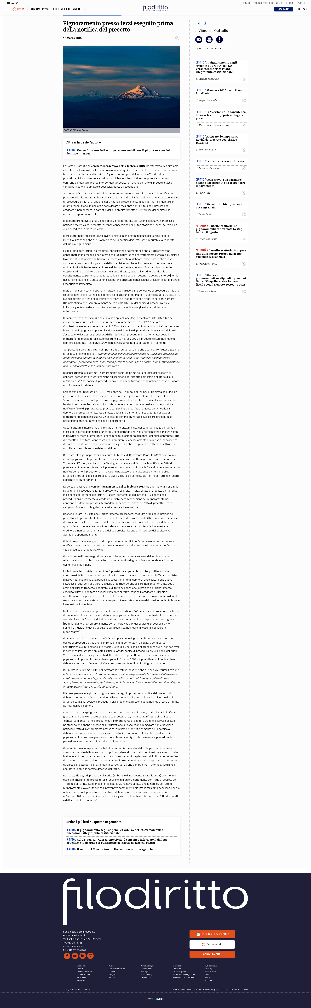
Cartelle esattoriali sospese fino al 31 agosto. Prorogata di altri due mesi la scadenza (221, 253)
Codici (55, 9)
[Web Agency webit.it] (159, 999)
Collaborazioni (178, 966)
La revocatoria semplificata (225, 161)
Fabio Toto (204, 192)
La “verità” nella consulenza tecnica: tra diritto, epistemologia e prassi (221, 115)
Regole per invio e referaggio (184, 977)
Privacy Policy (146, 974)
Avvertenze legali (147, 966)
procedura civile (220, 48)
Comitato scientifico (117, 969)
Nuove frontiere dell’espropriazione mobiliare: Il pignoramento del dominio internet (118, 152)
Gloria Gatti (205, 214)
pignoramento (202, 48)
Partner (112, 977)
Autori (111, 966)
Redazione (81, 977)
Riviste (46, 9)
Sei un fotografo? (179, 972)
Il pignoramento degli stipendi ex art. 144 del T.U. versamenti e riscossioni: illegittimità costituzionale (114, 831)
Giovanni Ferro (221, 125)
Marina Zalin (205, 125)
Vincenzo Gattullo (213, 31)
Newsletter (79, 9)
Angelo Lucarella (208, 100)
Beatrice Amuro (207, 149)
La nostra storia (83, 974)
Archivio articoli (211, 972)
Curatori (112, 972)
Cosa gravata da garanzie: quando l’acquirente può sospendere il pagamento (221, 182)
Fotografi (112, 974)
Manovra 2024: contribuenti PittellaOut (220, 92)
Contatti (80, 969)
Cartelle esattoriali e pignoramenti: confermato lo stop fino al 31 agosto (219, 229)
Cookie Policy (146, 977)
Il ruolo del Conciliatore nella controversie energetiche (115, 849)
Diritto (200, 23)
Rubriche (66, 9)
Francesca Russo (208, 239)
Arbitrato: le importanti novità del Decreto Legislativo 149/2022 (217, 139)
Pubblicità (81, 980)
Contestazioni (146, 969)
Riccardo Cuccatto (209, 168)
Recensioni (177, 969)
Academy (35, 9)
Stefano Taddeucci (209, 78)
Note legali (145, 972)
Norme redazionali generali (184, 974)
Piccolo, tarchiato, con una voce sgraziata (219, 206)
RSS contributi (211, 966)
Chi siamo (81, 966)
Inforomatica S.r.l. (84, 972)
